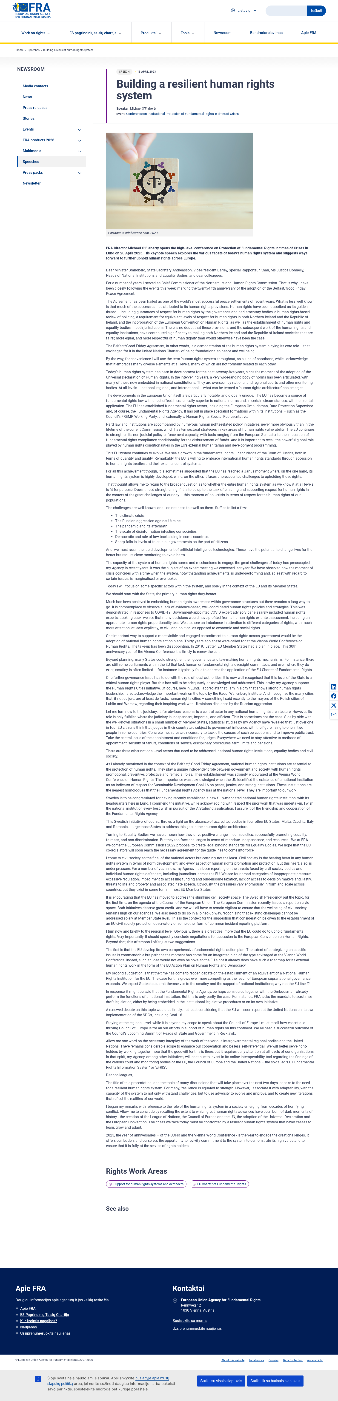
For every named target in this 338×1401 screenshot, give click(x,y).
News (27, 97)
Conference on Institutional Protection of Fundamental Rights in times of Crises (182, 114)
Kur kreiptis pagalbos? (38, 1321)
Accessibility (315, 1360)
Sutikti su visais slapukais (221, 1381)
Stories (28, 118)
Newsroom (223, 33)
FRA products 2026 (38, 140)
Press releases (35, 107)
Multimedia (32, 151)
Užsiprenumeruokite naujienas (45, 1333)
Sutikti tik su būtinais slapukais (275, 1381)
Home (19, 50)
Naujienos (28, 1327)
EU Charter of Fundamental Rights (221, 1184)
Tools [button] (185, 33)
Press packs (33, 172)
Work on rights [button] (33, 33)
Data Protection (293, 1360)
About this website (232, 1360)
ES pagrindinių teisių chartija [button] (93, 33)
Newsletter (32, 183)
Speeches (34, 50)
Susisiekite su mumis (190, 1320)
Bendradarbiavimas (266, 33)
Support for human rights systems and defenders (148, 1184)
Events (28, 129)
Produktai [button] (149, 33)
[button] (333, 686)
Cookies (273, 1360)
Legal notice (256, 1360)
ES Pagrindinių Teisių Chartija (44, 1315)
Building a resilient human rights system (68, 50)
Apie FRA (309, 33)
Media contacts (35, 86)
